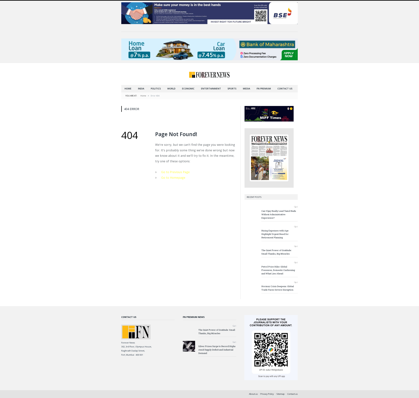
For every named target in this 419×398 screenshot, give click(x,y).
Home (128, 88)
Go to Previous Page (175, 172)
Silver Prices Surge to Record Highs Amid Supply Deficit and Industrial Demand (217, 350)
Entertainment (211, 88)
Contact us (284, 88)
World (171, 88)
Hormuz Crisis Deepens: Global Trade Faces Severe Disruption (277, 288)
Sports (232, 88)
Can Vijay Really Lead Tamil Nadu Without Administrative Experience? (278, 214)
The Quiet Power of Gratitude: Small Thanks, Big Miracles (276, 252)
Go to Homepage (173, 178)
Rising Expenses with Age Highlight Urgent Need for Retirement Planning (275, 234)
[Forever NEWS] (209, 74)
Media (246, 88)
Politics (156, 88)
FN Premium (264, 88)
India (141, 88)
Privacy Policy (267, 393)
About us (253, 393)
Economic (188, 88)
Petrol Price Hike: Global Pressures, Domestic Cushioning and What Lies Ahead (278, 270)
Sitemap (280, 393)
